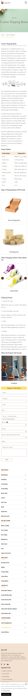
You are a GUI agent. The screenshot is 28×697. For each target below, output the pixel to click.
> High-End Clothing (6, 671)
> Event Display (5, 676)
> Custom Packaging (6, 679)
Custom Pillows (4, 576)
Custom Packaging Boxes (6, 623)
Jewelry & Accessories (6, 553)
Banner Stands (4, 493)
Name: (4, 392)
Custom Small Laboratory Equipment (9, 609)
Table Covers (4, 502)
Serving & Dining (4, 572)
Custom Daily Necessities (6, 595)
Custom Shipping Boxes (8, 37)
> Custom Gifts (5, 674)
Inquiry (16, 185)
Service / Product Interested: (9, 416)
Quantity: (4, 429)
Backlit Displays (4, 475)
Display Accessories (5, 516)
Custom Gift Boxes (5, 632)
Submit (6, 459)
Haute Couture (4, 544)
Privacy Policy (6, 690)
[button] (25, 278)
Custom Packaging (10, 35)
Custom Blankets (4, 581)
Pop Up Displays (4, 488)
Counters (3, 498)
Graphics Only (4, 511)
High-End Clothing (5, 521)
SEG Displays (4, 479)
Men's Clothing (4, 530)
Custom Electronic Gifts (6, 599)
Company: (5, 398)
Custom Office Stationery (6, 590)
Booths (2, 507)
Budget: (3, 441)
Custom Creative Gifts (5, 604)
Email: (4, 404)
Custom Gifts (4, 585)
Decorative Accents (5, 562)
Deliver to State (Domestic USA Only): (11, 434)
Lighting (3, 567)
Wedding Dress (4, 539)
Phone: (3, 410)
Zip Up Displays (4, 484)
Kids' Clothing (4, 535)
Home (2, 35)
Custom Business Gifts (6, 613)
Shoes (2, 548)
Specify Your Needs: (7, 447)
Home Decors (4, 558)
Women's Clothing (5, 525)
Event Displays (4, 470)
